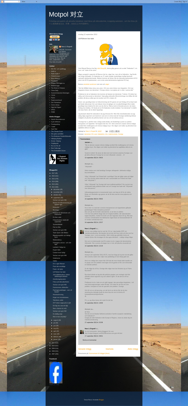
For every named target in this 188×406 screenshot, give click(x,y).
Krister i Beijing (56, 141)
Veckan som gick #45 (59, 230)
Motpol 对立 (66, 14)
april (54, 331)
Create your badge (54, 384)
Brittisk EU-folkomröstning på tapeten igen (62, 203)
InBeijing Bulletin (56, 138)
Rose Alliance (55, 78)
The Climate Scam (57, 131)
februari (56, 336)
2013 (53, 184)
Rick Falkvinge (55, 148)
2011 (53, 343)
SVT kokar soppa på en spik (62, 303)
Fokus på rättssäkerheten (61, 282)
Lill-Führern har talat (59, 272)
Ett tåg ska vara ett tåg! (60, 305)
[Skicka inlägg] (106, 131)
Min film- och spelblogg (58, 69)
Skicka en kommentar (89, 340)
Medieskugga (55, 85)
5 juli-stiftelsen (55, 122)
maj (54, 328)
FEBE (53, 112)
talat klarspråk (101, 68)
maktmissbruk (112, 134)
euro (95, 134)
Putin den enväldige (59, 266)
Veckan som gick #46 (59, 200)
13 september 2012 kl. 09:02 (94, 199)
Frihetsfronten (55, 76)
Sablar (55, 261)
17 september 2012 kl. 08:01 (94, 336)
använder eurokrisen (90, 84)
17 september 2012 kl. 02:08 (94, 322)
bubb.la (53, 71)
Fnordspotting (55, 124)
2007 (53, 354)
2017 (53, 173)
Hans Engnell (52, 361)
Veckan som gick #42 (59, 311)
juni (54, 325)
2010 (53, 346)
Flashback (54, 81)
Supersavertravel (56, 100)
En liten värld (57, 217)
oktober (56, 195)
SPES (53, 109)
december (56, 189)
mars (55, 334)
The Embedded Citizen (58, 151)
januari (55, 339)
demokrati (87, 134)
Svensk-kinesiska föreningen (60, 93)
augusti (55, 320)
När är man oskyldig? (59, 316)
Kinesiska (56, 207)
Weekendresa (57, 240)
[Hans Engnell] (55, 383)
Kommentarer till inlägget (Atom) (99, 353)
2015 (53, 179)
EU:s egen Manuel (59, 264)
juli (54, 323)
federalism (101, 134)
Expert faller (56, 250)
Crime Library (55, 105)
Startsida (109, 349)
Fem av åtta (56, 227)
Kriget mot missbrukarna (60, 297)
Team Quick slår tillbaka (60, 233)
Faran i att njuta (58, 269)
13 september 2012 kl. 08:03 (94, 157)
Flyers (53, 98)
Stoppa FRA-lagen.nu (58, 83)
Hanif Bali (54, 129)
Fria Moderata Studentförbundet (61, 136)
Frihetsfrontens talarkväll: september (61, 221)
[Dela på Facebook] (116, 131)
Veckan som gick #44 (59, 255)
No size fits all (55, 146)
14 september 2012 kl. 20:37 (94, 222)
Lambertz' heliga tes (59, 247)
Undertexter (56, 258)
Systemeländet (57, 224)
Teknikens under (58, 300)
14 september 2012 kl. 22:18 (94, 246)
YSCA (53, 95)
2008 (53, 351)
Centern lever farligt (59, 252)
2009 (53, 348)
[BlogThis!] (112, 131)
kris (106, 134)
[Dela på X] (114, 131)
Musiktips (56, 210)
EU (92, 134)
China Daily (54, 90)
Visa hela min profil (55, 62)
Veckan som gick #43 (59, 284)
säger (107, 84)
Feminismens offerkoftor (60, 287)
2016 (53, 176)
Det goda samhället (57, 134)
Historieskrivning (58, 294)
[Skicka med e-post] (110, 131)
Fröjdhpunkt (55, 143)
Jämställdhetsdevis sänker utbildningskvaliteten (61, 275)
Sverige (120, 134)
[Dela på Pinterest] (119, 131)
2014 (53, 181)
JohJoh (87, 142)
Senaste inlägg (84, 349)
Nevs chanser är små (59, 308)
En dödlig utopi (57, 314)
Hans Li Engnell (90, 228)
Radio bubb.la (55, 74)
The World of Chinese (58, 88)
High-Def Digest (56, 107)
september (56, 197)
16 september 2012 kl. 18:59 (94, 303)
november (56, 192)
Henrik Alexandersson (58, 119)
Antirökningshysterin (59, 279)
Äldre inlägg (133, 349)
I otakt (53, 126)
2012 (53, 187)
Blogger (101, 400)
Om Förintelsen (56, 102)
